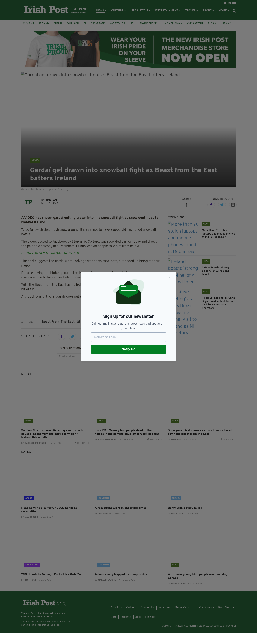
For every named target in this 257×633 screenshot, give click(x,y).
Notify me (128, 349)
